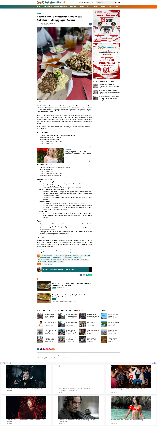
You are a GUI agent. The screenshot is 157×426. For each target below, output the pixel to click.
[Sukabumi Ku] (51, 2)
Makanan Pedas (85, 255)
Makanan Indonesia (72, 255)
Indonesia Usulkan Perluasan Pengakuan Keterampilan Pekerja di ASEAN (109, 86)
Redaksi (87, 355)
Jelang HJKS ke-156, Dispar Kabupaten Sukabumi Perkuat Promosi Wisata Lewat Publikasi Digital (113, 339)
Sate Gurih (76, 259)
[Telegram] (87, 275)
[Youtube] (50, 349)
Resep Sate (78, 257)
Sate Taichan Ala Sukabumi (56, 261)
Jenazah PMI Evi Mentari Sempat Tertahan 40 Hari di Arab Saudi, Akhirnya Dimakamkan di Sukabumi (50, 315)
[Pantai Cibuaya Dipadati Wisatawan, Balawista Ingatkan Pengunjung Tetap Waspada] (104, 332)
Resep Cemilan (48, 264)
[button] (115, 2)
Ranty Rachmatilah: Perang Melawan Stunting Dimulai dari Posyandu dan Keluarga (50, 331)
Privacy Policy (55, 355)
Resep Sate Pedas (44, 259)
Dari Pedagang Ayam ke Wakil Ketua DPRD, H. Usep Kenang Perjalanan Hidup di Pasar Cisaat (93, 339)
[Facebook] (80, 275)
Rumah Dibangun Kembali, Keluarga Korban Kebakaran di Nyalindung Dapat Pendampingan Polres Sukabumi (71, 331)
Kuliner (38, 13)
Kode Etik (45, 355)
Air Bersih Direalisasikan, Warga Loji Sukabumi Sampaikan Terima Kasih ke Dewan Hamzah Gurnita (71, 339)
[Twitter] (84, 275)
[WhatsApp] (90, 275)
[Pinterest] (44, 349)
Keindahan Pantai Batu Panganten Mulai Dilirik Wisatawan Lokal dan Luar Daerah (113, 323)
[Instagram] (47, 349)
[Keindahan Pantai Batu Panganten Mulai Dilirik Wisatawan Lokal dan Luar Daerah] (104, 324)
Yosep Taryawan (44, 23)
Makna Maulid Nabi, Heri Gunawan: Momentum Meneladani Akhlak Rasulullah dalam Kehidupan (50, 323)
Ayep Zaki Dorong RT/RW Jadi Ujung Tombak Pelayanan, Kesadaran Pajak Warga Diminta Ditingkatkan (50, 339)
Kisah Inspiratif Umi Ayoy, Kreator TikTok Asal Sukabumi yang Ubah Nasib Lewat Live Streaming (93, 331)
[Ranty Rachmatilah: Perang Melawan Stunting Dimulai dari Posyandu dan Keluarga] (40, 332)
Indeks (39, 355)
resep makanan (57, 257)
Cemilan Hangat (47, 255)
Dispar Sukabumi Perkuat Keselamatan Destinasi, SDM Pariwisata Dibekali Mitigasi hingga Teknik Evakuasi (114, 315)
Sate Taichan (42, 261)
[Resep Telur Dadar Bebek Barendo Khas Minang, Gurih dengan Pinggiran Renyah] (44, 286)
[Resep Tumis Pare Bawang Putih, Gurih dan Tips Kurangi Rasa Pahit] (44, 298)
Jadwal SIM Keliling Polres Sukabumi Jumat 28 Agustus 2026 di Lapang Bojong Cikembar (109, 98)
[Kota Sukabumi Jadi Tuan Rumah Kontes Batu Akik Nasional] (82, 324)
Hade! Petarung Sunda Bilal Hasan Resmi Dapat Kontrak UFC (92, 315)
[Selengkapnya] (56, 310)
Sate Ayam (67, 259)
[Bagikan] (90, 24)
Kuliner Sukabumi (59, 255)
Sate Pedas (85, 259)
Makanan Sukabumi (44, 257)
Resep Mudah (68, 257)
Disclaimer (64, 355)
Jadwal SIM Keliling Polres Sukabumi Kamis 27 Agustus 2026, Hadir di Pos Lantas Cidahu (71, 323)
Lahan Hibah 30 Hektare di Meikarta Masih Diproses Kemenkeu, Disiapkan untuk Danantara (109, 92)
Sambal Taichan (56, 259)
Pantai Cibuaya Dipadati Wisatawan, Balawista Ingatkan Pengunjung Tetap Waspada (114, 331)
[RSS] (53, 349)
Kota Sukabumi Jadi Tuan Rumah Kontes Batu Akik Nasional (92, 323)
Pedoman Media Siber (76, 355)
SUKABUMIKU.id (41, 106)
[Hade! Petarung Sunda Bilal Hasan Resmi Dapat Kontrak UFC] (82, 316)
